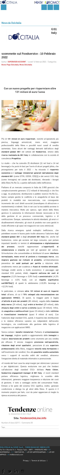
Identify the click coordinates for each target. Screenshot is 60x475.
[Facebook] (3, 471)
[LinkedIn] (16, 471)
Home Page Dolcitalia (10, 65)
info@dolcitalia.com (16, 455)
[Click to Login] (56, 7)
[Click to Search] (44, 7)
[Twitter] (10, 471)
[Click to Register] (50, 7)
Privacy (26, 461)
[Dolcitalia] (8, 1)
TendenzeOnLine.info (33, 418)
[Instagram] (23, 471)
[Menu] (3, 7)
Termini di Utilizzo (38, 461)
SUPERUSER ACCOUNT (17, 62)
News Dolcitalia (26, 65)
